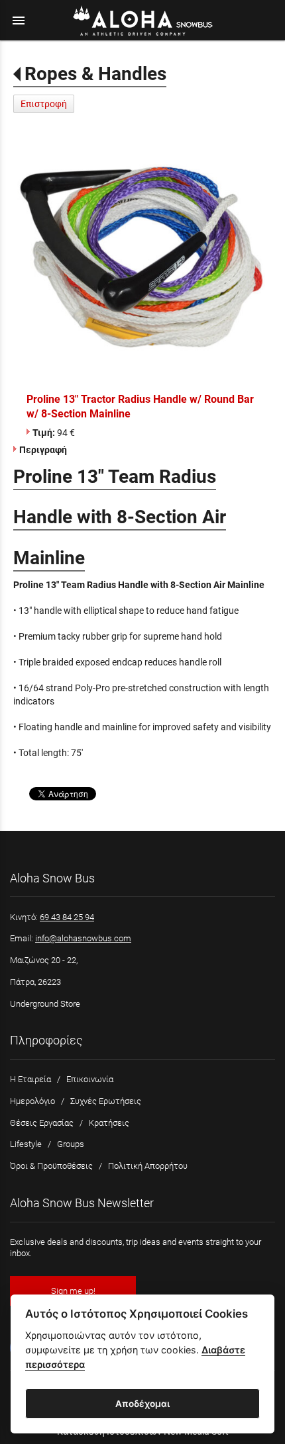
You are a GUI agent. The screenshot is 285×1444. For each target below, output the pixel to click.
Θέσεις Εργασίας (42, 1123)
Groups (70, 1144)
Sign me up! (73, 1291)
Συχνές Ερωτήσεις (105, 1101)
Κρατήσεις (109, 1123)
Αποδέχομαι (142, 1403)
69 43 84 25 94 (67, 917)
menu (19, 20)
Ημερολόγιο (32, 1101)
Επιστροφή (44, 104)
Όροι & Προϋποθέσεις (51, 1166)
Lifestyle (26, 1144)
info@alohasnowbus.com (83, 938)
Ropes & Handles (95, 74)
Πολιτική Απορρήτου (148, 1166)
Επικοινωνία (89, 1079)
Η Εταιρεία (30, 1079)
